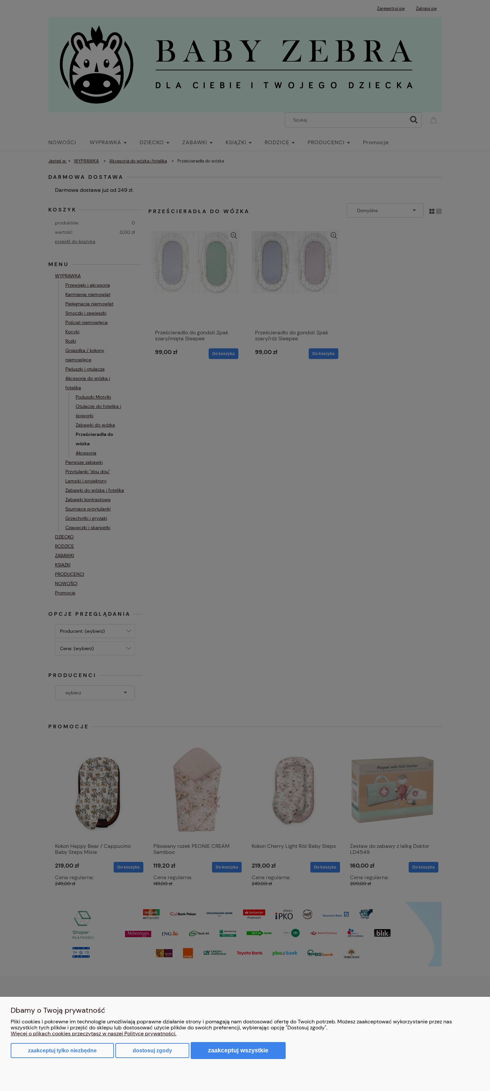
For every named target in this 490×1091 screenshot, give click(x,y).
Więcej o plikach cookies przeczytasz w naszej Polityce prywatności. (93, 1033)
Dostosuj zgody (152, 1050)
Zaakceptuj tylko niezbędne (62, 1050)
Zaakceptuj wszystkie (238, 1050)
